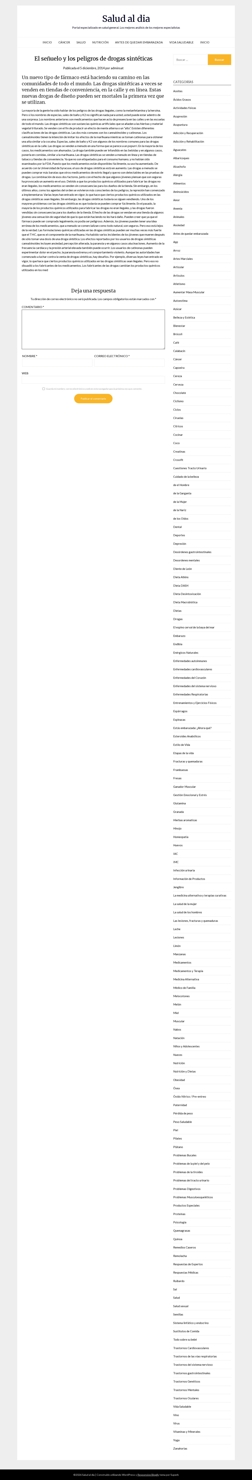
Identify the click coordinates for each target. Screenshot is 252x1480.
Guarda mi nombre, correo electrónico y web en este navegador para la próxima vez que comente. (94, 388)
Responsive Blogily (148, 1474)
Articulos (178, 275)
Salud (81, 42)
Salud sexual (180, 1306)
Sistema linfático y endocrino (191, 1323)
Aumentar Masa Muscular (189, 292)
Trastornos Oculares (186, 1398)
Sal (175, 1289)
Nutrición (100, 42)
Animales (178, 216)
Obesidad (179, 1080)
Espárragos (180, 711)
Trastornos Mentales (186, 1390)
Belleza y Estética (184, 317)
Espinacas (179, 719)
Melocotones (181, 996)
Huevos (178, 845)
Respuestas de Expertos (188, 1264)
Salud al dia (126, 18)
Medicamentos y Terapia (188, 971)
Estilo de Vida (181, 744)
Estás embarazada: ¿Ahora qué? (192, 728)
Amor (176, 200)
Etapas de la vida (183, 753)
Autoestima (180, 300)
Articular (178, 267)
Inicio (47, 42)
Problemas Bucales (184, 1155)
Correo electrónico (112, 356)
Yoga (176, 1440)
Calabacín (179, 351)
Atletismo (179, 283)
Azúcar (177, 309)
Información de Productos (189, 878)
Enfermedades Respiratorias (190, 694)
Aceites (177, 91)
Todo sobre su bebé (185, 1339)
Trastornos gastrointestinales (191, 1373)
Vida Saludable (181, 42)
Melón (177, 1004)
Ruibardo (178, 1281)
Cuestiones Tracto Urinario (190, 468)
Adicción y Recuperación (188, 133)
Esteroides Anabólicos (187, 736)
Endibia (177, 644)
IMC (176, 862)
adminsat (117, 68)
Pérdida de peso (183, 1113)
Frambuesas (180, 769)
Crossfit (178, 459)
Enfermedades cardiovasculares (192, 669)
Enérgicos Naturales (185, 652)
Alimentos (179, 183)
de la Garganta (182, 493)
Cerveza (178, 384)
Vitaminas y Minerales (186, 1431)
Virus (176, 1423)
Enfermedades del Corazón (189, 677)
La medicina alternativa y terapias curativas (199, 895)
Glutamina (179, 803)
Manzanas (179, 954)
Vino (176, 1415)
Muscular (179, 1021)
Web (25, 373)
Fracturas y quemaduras (188, 761)
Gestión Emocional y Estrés (190, 795)
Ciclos (177, 409)
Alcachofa (179, 166)
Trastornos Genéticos (186, 1381)
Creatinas (179, 451)
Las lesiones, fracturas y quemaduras (195, 920)
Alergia (177, 175)
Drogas (178, 619)
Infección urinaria (184, 870)
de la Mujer (180, 501)
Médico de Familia (184, 987)
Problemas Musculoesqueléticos (193, 1197)
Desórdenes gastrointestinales (192, 552)
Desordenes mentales (186, 560)
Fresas (177, 778)
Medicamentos (182, 962)
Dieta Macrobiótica (185, 602)
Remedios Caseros (184, 1247)
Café (176, 342)
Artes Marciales (183, 258)
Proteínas (179, 1214)
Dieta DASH (180, 585)
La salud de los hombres (187, 912)
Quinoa (177, 1239)
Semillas (178, 1314)
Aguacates (179, 149)
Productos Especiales (186, 1205)
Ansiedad (178, 225)
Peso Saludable (182, 1121)
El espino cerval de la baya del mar (194, 627)
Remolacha (180, 1255)
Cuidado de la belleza (186, 476)
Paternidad (180, 1105)
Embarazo (179, 635)
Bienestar (179, 325)
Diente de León (182, 568)
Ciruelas (178, 418)
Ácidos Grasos (182, 99)
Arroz (176, 250)
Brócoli (177, 334)
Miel (176, 1012)
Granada (178, 811)
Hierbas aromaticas (185, 820)
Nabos (177, 1029)
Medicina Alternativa (186, 979)
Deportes (179, 535)
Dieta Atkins (181, 577)
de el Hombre (181, 485)
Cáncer (64, 42)
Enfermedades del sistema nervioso (194, 686)
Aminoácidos (181, 191)
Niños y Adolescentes (186, 1046)
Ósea (176, 1088)
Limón (177, 945)
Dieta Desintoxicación (187, 594)
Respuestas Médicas (185, 1272)
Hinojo (177, 828)
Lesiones (178, 937)
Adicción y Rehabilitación (188, 141)
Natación (178, 1038)
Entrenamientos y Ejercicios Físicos (195, 702)
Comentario (33, 307)
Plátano (178, 1147)
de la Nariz (179, 510)
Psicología (179, 1222)
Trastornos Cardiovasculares (191, 1348)
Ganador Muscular (184, 786)
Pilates (177, 1138)
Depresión (179, 543)
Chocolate (179, 392)
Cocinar (178, 434)
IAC (175, 853)
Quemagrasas (181, 1230)
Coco (176, 443)
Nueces (177, 1054)
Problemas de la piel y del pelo (191, 1163)
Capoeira (178, 367)
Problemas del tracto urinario (191, 1180)
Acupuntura (180, 124)
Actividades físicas (184, 107)
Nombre (29, 356)
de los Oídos (180, 518)
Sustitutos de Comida (186, 1331)
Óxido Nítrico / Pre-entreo (189, 1096)
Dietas (177, 610)
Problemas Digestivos (187, 1188)
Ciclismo (178, 401)
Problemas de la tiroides (188, 1172)
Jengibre (178, 887)
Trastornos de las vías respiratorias (195, 1356)
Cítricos (178, 426)
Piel (175, 1130)
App (175, 242)
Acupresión (180, 116)
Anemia (177, 208)
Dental (177, 526)
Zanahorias (180, 1448)
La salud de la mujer (185, 904)
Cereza (177, 376)
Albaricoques (181, 158)
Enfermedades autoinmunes (190, 661)
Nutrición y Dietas (184, 1071)
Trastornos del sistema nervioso (193, 1364)
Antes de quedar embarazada (139, 42)
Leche (176, 929)
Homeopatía (180, 837)
